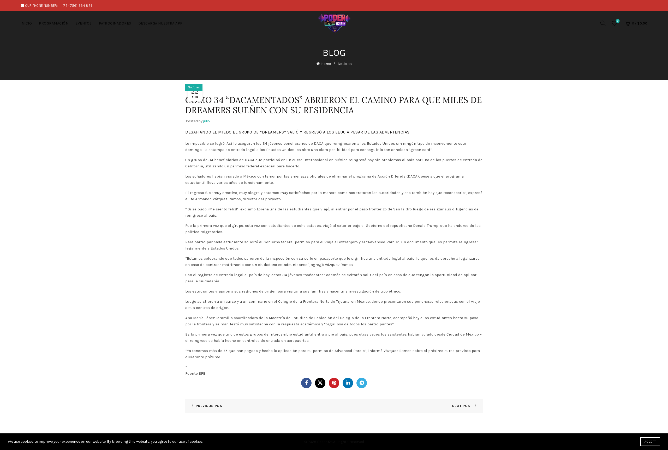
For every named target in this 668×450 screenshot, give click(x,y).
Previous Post (210, 406)
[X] (320, 383)
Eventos (83, 23)
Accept (650, 441)
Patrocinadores (115, 23)
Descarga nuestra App (160, 23)
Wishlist (617, 21)
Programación (53, 23)
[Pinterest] (334, 383)
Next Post (462, 406)
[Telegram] (361, 383)
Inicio (26, 23)
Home (326, 64)
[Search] (603, 23)
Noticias (345, 64)
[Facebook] (306, 383)
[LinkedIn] (348, 383)
